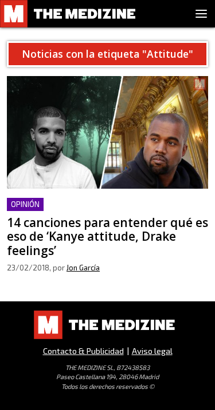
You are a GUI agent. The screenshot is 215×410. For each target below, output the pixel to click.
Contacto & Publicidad (83, 351)
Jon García (83, 267)
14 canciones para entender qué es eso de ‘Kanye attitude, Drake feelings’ (94, 211)
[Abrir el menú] (201, 13)
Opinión (25, 204)
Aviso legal (152, 351)
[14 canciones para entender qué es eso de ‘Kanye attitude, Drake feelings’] (107, 132)
